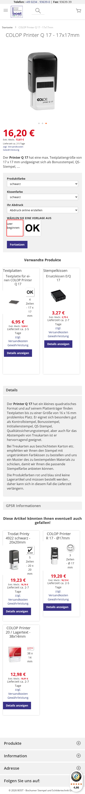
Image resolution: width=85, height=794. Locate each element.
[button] (39, 123)
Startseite (7, 27)
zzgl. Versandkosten (13, 146)
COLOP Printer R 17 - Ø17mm (58, 535)
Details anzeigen (18, 353)
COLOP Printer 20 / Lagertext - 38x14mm (18, 632)
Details (12, 390)
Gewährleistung (11, 149)
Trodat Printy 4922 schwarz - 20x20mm (18, 538)
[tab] (42, 390)
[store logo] (17, 12)
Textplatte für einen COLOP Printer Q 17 (18, 280)
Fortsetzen (17, 244)
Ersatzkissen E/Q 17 (58, 278)
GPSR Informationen (23, 505)
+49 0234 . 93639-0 (37, 2)
